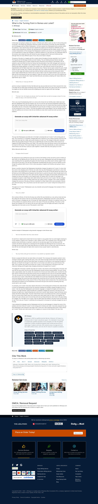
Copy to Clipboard (18, 374)
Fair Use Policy (79, 471)
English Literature (24, 20)
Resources (41, 5)
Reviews (29, 5)
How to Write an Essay (75, 129)
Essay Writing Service (42, 468)
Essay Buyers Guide (75, 131)
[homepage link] (12, 20)
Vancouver (36, 361)
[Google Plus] (21, 465)
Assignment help (41, 476)
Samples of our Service (76, 84)
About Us (35, 5)
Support (57, 2)
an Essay (78, 73)
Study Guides (59, 474)
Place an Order (79, 5)
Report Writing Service (75, 78)
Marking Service (74, 82)
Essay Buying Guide (61, 479)
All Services (40, 479)
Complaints (78, 474)
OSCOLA (51, 361)
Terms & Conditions (25, 497)
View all (64, 380)
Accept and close (15, 17)
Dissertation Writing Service (44, 471)
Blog (57, 482)
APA (14, 361)
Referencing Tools (74, 133)
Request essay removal (19, 410)
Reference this (17, 36)
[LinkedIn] (17, 465)
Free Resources (60, 476)
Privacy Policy (15, 497)
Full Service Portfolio (75, 87)
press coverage (54, 420)
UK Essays (16, 5)
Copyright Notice (35, 497)
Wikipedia (44, 361)
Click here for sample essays (41, 10)
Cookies (43, 497)
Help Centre (78, 476)
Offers (48, 5)
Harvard (30, 361)
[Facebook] (13, 465)
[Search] (69, 2)
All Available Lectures (75, 96)
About (76, 468)
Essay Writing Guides (75, 135)
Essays (16, 20)
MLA (18, 361)
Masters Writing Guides (76, 138)
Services (23, 5)
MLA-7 (23, 361)
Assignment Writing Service (77, 80)
